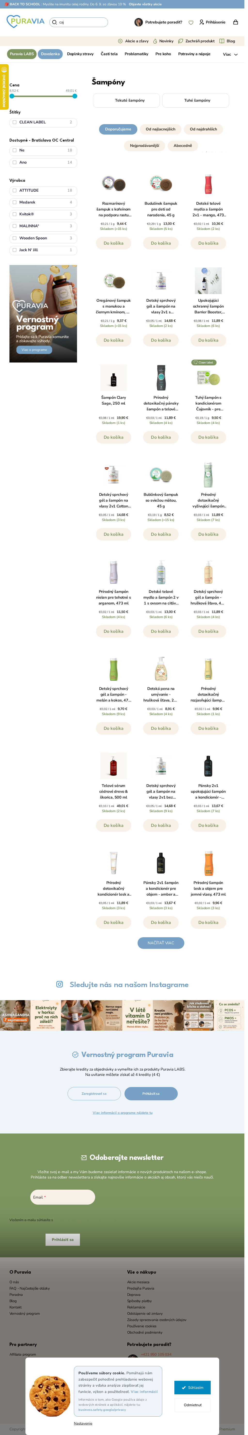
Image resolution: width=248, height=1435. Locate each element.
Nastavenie (83, 1423)
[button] (161, 136)
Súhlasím (195, 1387)
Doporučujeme (118, 129)
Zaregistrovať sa (94, 1093)
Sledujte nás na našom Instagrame (129, 985)
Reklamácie (136, 1307)
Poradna (16, 1294)
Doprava (134, 1294)
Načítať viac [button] (161, 943)
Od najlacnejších (160, 129)
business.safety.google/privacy (102, 1410)
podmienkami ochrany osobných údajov (85, 1220)
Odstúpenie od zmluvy (145, 1313)
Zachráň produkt (200, 41)
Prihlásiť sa (151, 1093)
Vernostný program (24, 1313)
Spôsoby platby (139, 1301)
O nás (14, 1282)
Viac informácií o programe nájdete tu (123, 1112)
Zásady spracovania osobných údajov (156, 1319)
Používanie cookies (142, 1326)
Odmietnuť (192, 1405)
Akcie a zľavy (136, 41)
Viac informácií (144, 1391)
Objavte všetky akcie (145, 4)
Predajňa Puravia (140, 1288)
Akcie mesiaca (138, 1282)
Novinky (166, 41)
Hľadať (116, 22)
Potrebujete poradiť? (163, 22)
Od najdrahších (203, 129)
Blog (231, 41)
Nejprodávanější (144, 145)
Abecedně (183, 145)
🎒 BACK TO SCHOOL (22, 4)
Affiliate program (22, 1354)
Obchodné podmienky (145, 1332)
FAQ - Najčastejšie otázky (29, 1288)
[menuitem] (22, 54)
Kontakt (15, 1307)
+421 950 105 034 (156, 1354)
